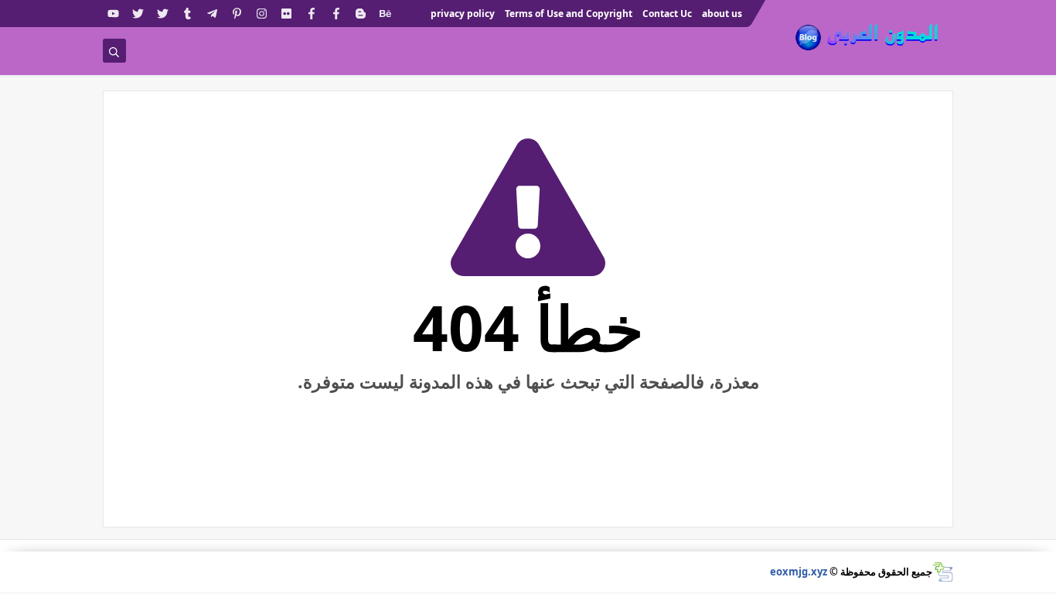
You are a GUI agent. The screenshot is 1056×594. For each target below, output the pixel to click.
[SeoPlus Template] (942, 572)
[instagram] (261, 13)
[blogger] (360, 13)
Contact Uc (667, 13)
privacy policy (463, 13)
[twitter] (162, 13)
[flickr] (286, 13)
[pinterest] (237, 13)
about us (722, 13)
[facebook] (335, 13)
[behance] (385, 13)
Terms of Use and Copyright (568, 13)
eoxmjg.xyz (798, 572)
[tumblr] (187, 13)
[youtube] (113, 13)
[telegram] (212, 13)
